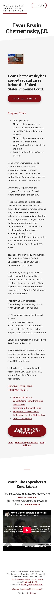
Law (42, 442)
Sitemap (15, 589)
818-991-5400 (30, 581)
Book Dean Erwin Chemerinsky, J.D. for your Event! (27, 430)
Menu (40, 5)
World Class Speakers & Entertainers (14, 8)
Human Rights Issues (26, 442)
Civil (10, 442)
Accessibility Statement (31, 589)
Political (27, 445)
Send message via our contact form (27, 579)
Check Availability (24, 98)
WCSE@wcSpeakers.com (32, 584)
